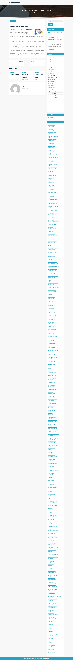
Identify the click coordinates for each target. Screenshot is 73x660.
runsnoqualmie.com (51, 540)
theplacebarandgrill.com (52, 463)
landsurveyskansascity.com (53, 536)
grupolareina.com (51, 200)
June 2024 (51, 83)
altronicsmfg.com (51, 146)
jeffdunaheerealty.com (52, 525)
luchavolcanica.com (51, 448)
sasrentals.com (51, 274)
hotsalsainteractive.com (52, 134)
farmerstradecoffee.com (52, 501)
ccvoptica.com (50, 558)
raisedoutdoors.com (51, 234)
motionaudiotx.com (51, 642)
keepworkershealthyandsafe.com (54, 162)
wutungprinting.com (51, 425)
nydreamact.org (51, 165)
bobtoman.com (51, 178)
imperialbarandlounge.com (53, 232)
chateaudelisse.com (51, 189)
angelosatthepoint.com (52, 467)
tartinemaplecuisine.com (52, 404)
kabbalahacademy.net (52, 270)
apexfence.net (50, 653)
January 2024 (51, 93)
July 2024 (51, 81)
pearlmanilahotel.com (52, 175)
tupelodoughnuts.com (52, 260)
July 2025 (51, 59)
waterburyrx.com (51, 464)
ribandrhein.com (51, 298)
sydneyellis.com (51, 284)
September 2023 (52, 101)
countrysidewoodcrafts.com (53, 157)
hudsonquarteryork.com (52, 590)
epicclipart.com (51, 174)
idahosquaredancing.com (52, 241)
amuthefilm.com (51, 368)
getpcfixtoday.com (51, 169)
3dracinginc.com (51, 341)
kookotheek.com (51, 185)
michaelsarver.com (51, 277)
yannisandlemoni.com (52, 252)
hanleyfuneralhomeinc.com (53, 263)
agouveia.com (50, 635)
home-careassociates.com (53, 311)
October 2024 (51, 75)
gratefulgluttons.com (52, 326)
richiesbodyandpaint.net (52, 129)
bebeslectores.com (51, 207)
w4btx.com (50, 267)
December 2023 (52, 95)
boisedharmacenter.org (52, 315)
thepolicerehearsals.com (52, 346)
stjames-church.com (52, 383)
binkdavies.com (51, 362)
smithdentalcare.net (52, 649)
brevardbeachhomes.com (52, 220)
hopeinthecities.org (51, 325)
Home (63, 2)
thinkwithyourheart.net (52, 235)
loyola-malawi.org (51, 319)
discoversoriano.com (52, 334)
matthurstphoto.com (52, 608)
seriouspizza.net (51, 480)
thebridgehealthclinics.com (53, 494)
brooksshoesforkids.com (52, 487)
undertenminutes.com (52, 140)
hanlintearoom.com (51, 621)
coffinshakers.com (51, 393)
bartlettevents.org (51, 197)
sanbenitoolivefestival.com (53, 330)
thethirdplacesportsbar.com (53, 583)
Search (50, 24)
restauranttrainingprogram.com (53, 287)
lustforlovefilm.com (51, 369)
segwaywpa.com (51, 491)
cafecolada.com (51, 333)
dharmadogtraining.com (52, 641)
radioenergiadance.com (52, 183)
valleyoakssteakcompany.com (53, 470)
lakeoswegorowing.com (52, 632)
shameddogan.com (51, 497)
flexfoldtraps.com (51, 529)
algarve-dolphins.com (52, 421)
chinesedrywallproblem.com (53, 438)
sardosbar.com (50, 245)
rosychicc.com (50, 320)
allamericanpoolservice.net (53, 288)
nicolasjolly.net (51, 371)
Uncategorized (12, 77)
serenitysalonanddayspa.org (53, 136)
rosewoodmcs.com (51, 569)
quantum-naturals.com (52, 603)
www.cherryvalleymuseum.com (54, 202)
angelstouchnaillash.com (52, 269)
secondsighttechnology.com (53, 276)
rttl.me (49, 643)
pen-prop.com (50, 518)
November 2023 (52, 97)
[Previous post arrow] (11, 63)
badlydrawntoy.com (51, 508)
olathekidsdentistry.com (52, 262)
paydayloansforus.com (52, 153)
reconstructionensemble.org (53, 445)
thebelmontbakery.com (52, 154)
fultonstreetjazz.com (52, 196)
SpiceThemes (46, 658)
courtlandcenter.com (52, 457)
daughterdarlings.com (52, 132)
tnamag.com (50, 485)
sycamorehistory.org (52, 571)
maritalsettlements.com (52, 427)
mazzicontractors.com (52, 582)
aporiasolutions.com (52, 490)
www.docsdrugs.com (52, 541)
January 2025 (51, 69)
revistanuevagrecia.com (52, 382)
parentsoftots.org (51, 498)
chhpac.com (50, 639)
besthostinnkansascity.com (53, 648)
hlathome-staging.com (52, 280)
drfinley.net (50, 628)
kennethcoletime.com (52, 400)
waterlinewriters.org (52, 495)
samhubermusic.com (52, 652)
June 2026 (51, 57)
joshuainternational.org (52, 515)
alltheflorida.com (51, 610)
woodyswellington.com (52, 586)
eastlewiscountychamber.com (53, 348)
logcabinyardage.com (52, 502)
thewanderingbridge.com (52, 397)
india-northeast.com (52, 224)
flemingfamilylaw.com (52, 629)
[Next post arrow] (44, 63)
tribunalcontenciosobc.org (53, 350)
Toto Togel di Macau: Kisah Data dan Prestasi (39, 76)
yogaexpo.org (50, 309)
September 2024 (52, 77)
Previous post (21, 61)
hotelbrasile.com (51, 195)
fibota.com (50, 592)
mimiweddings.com (51, 646)
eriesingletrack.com (51, 256)
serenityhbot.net (51, 513)
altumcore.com (51, 483)
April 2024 (51, 87)
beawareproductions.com (52, 389)
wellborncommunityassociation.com (54, 190)
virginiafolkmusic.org (52, 295)
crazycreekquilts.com (52, 361)
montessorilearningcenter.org (53, 604)
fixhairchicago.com (51, 473)
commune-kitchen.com (52, 367)
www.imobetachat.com (52, 505)
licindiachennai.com (51, 130)
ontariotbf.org (50, 160)
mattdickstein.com (51, 506)
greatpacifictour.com (52, 453)
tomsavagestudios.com (52, 291)
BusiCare (41, 658)
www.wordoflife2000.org (52, 239)
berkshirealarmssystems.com (53, 248)
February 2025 (51, 67)
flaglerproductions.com (52, 357)
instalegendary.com (51, 161)
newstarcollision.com (52, 273)
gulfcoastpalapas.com (52, 492)
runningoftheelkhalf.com (52, 523)
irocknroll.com (50, 238)
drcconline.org (50, 462)
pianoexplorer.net (51, 578)
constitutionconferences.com (53, 476)
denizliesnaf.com (51, 474)
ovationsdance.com (51, 297)
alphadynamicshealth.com (53, 618)
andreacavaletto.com (52, 312)
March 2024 (51, 89)
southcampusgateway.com (53, 188)
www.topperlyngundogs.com (53, 522)
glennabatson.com (51, 354)
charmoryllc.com (51, 340)
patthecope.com (51, 477)
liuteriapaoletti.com (51, 435)
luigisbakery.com (51, 561)
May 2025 (51, 61)
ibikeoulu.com (50, 392)
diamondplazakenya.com (52, 599)
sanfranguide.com (51, 339)
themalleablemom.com (52, 399)
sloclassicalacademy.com (52, 351)
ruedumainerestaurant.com (53, 378)
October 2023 (51, 99)
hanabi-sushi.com (51, 562)
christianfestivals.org (52, 418)
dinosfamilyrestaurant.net (53, 210)
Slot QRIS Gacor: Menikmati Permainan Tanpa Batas (27, 76)
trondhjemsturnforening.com (53, 597)
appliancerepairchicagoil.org (53, 158)
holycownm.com (51, 449)
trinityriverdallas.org (52, 304)
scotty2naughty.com (51, 385)
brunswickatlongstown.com (53, 403)
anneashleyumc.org (51, 534)
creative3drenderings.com (53, 499)
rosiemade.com (51, 259)
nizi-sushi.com (51, 407)
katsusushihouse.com (52, 375)
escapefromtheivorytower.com (53, 221)
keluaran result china (28, 29)
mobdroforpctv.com (51, 327)
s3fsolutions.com (15, 2)
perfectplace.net (51, 305)
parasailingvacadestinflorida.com (54, 615)
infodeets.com (50, 133)
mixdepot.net (50, 568)
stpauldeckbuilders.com (52, 537)
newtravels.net (51, 151)
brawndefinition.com (52, 358)
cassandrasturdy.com (52, 329)
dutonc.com (50, 413)
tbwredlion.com (51, 600)
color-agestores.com (52, 316)
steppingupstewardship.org (53, 557)
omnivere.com (50, 141)
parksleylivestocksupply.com (53, 313)
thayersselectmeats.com (52, 488)
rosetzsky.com (50, 379)
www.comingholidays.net (52, 337)
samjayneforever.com (52, 607)
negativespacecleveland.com (53, 434)
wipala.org (50, 318)
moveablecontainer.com (52, 199)
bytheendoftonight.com (52, 323)
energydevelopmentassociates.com (54, 216)
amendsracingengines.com (53, 530)
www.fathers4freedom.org (53, 520)
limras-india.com (51, 126)
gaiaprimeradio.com (51, 410)
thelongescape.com (51, 414)
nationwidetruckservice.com (53, 450)
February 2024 (51, 91)
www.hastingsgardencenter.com (54, 576)
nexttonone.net (51, 512)
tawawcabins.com (51, 242)
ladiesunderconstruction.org (53, 206)
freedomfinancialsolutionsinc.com (54, 527)
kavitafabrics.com (51, 446)
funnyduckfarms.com (52, 622)
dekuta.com (50, 565)
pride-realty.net (51, 617)
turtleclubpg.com (51, 452)
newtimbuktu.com (51, 144)
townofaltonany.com (52, 431)
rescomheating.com (51, 645)
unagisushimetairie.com (52, 167)
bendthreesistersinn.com (52, 439)
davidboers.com (51, 504)
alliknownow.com (51, 347)
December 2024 (52, 71)
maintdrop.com (51, 176)
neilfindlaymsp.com (51, 459)
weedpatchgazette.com (52, 253)
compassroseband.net (52, 481)
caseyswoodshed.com (52, 471)
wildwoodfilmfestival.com (53, 192)
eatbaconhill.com (51, 147)
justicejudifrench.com (52, 396)
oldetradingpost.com (52, 204)
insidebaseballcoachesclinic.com (54, 611)
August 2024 (51, 79)
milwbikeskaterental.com (52, 428)
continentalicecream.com (52, 360)
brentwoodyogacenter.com (53, 554)
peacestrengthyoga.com (52, 526)
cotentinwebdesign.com (52, 203)
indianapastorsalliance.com (53, 469)
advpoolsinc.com (51, 466)
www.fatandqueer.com (52, 533)
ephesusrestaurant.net (52, 585)
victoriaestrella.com (51, 455)
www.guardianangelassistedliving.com (55, 596)
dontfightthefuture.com (52, 227)
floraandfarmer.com (51, 217)
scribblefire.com (51, 308)
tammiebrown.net (51, 411)
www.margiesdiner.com (52, 543)
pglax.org (49, 432)
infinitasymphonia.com (52, 372)
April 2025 (51, 63)
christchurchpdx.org (51, 364)
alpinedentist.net (51, 182)
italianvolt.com (51, 246)
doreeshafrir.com (51, 386)
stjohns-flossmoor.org (52, 441)
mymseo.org (50, 638)
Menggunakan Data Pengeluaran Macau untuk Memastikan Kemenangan (55, 48)
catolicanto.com (51, 301)
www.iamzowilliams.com (52, 575)
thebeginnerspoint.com (52, 336)
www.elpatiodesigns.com (52, 589)
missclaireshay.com (51, 125)
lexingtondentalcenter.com (53, 283)
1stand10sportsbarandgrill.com (53, 266)
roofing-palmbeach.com (52, 225)
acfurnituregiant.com (52, 139)
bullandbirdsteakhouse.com (53, 547)
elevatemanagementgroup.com (53, 625)
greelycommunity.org (52, 376)
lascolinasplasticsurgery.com (53, 548)
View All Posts (25, 91)
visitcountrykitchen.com (52, 420)
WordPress (34, 658)
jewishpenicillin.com (52, 290)
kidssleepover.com (51, 150)
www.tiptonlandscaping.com (53, 555)
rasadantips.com (51, 143)
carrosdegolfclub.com (52, 214)
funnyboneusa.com (51, 442)
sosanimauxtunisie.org (52, 179)
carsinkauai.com (51, 613)
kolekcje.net (50, 299)
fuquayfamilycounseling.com (53, 634)
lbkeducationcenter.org (52, 302)
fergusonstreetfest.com (52, 606)
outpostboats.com (51, 322)
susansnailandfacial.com (52, 516)
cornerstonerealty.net (52, 572)
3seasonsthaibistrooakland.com (54, 306)
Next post (32, 61)
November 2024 (52, 73)
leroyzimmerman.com (52, 627)
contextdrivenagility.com (52, 390)
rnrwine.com (50, 631)
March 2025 (51, 65)
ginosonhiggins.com (51, 424)
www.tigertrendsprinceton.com (53, 519)
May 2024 (51, 85)
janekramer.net (51, 406)
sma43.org (50, 551)
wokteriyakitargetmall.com (53, 281)
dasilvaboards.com (51, 353)
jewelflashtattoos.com (52, 168)
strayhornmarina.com (52, 355)
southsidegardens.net (52, 579)
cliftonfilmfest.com (51, 231)
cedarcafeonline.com (52, 137)
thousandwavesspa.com (52, 456)
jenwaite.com (50, 624)
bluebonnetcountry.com (52, 172)
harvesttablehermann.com (53, 213)
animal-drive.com (51, 484)
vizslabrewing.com (51, 249)
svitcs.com (50, 478)
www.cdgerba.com (51, 593)
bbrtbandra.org (51, 171)
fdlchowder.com (51, 544)
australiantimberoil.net (52, 209)
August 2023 (51, 103)
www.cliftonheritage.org (52, 550)
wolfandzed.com (51, 564)
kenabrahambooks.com (52, 365)
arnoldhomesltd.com (52, 228)
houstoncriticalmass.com (52, 343)
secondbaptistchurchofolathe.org (54, 636)
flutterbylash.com (51, 620)
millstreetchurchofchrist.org (53, 614)
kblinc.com (50, 255)
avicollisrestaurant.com (52, 460)
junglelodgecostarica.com (52, 417)
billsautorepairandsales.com (53, 601)
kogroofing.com (51, 181)
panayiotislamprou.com (52, 186)
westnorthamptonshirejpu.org (53, 193)
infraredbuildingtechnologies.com (54, 211)
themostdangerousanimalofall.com (54, 344)
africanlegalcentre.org (52, 374)
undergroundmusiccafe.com (53, 650)
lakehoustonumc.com (52, 509)
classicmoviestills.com (52, 332)
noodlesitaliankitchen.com (53, 164)
